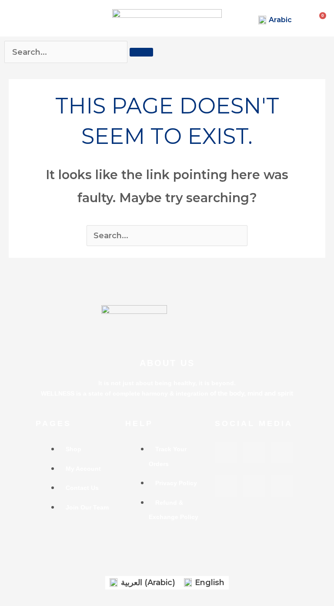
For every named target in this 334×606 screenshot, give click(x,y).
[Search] (141, 52)
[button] (9, 18)
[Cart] (324, 16)
